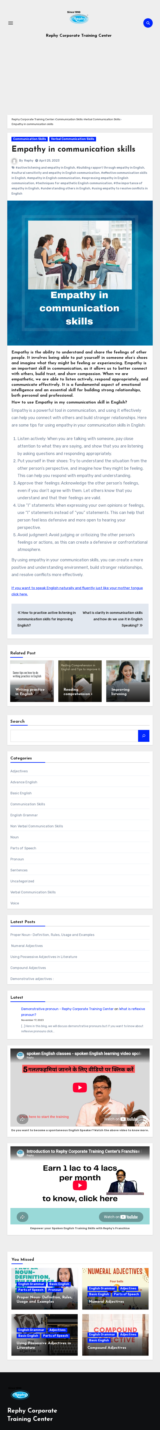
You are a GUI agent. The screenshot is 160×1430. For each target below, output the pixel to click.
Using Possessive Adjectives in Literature (43, 957)
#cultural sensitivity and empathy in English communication (55, 173)
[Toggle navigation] (10, 23)
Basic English (21, 793)
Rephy (28, 160)
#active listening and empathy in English (45, 167)
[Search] (144, 736)
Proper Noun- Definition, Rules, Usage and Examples (52, 935)
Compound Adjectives (28, 968)
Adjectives (19, 771)
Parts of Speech (23, 848)
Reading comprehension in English (79, 694)
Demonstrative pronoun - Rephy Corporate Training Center (67, 1009)
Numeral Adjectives (26, 946)
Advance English (23, 782)
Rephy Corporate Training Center (79, 36)
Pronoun (17, 859)
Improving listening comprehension (124, 694)
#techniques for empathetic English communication (74, 183)
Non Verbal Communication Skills (36, 826)
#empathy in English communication (53, 178)
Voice (14, 903)
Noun (14, 837)
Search (17, 722)
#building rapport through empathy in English (110, 167)
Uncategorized (22, 881)
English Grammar (24, 815)
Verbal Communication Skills (72, 139)
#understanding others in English (65, 188)
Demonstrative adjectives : (32, 979)
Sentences (19, 870)
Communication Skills (29, 139)
